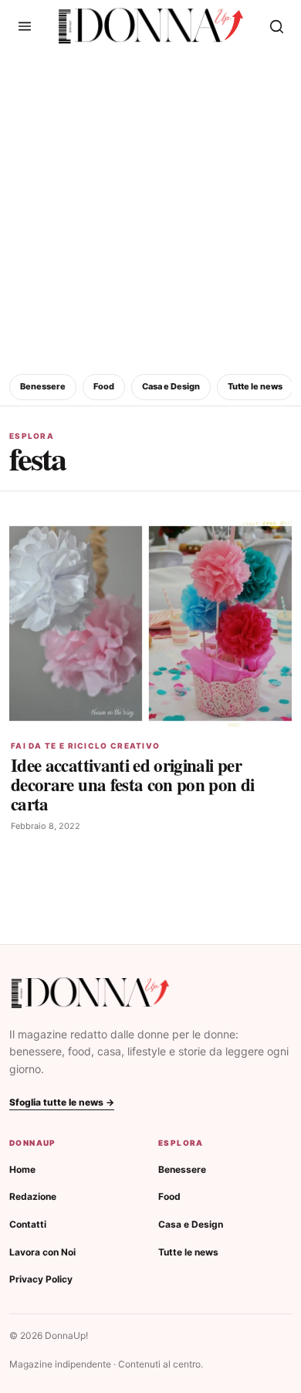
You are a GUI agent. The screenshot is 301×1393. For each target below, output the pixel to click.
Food (103, 386)
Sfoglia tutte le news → (61, 1102)
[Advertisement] (150, 210)
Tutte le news (255, 386)
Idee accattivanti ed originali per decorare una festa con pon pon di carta (133, 784)
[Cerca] (276, 26)
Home (22, 1169)
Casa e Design (171, 386)
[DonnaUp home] (90, 993)
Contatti (27, 1224)
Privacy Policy (41, 1279)
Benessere (43, 386)
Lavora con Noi (42, 1252)
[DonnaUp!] (150, 26)
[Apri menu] (24, 26)
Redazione (32, 1196)
